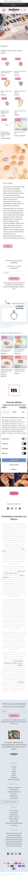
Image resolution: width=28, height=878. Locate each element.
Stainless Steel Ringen (14, 835)
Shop (14, 30)
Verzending (14, 798)
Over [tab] (23, 412)
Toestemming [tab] (5, 412)
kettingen (20, 661)
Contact (14, 794)
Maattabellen (14, 790)
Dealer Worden (14, 819)
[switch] (24, 443)
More (14, 493)
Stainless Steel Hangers (14, 846)
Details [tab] (14, 412)
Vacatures (14, 825)
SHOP (8, 246)
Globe (10, 573)
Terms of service (14, 817)
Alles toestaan (14, 460)
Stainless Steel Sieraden (14, 833)
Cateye (22, 575)
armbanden (7, 663)
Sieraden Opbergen (14, 779)
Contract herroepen (9, 802)
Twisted (19, 571)
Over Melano (14, 813)
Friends (6, 573)
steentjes (20, 665)
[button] (21, 10)
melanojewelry (9, 874)
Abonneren (14, 278)
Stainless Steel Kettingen (14, 844)
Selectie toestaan (14, 464)
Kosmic (15, 573)
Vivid (23, 571)
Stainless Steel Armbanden (14, 839)
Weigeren (14, 469)
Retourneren (14, 796)
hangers (20, 663)
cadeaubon (21, 682)
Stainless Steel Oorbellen (14, 842)
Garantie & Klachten (14, 787)
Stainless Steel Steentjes (14, 837)
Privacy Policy (14, 815)
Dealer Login (14, 821)
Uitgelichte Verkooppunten (14, 823)
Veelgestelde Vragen (14, 792)
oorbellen (14, 663)
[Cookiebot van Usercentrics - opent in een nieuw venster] (19, 408)
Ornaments (5, 577)
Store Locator (14, 810)
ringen (15, 661)
